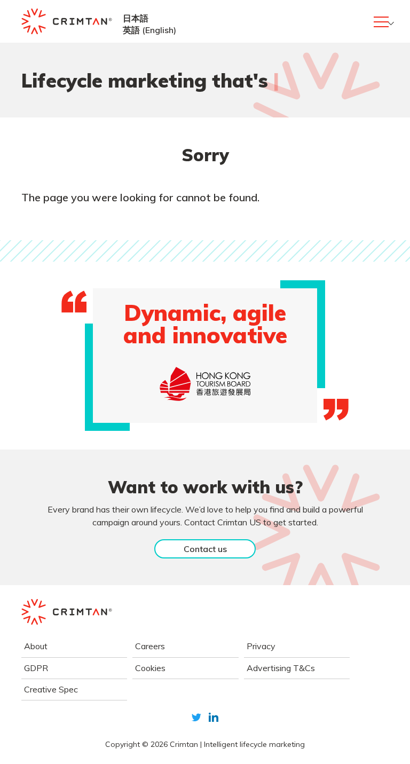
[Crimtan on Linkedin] (213, 717)
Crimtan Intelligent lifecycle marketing (237, 744)
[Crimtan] (66, 21)
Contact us (205, 549)
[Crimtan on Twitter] (196, 717)
